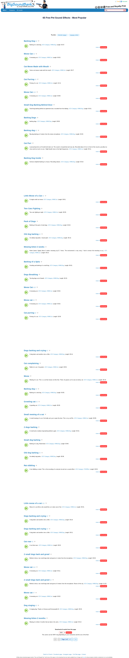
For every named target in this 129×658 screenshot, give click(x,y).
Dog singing (30, 605)
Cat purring (30, 313)
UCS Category (46, 44)
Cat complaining (31, 363)
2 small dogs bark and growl (36, 554)
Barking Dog (30, 41)
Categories (12, 10)
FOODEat (86, 469)
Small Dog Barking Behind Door (38, 105)
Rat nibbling (29, 465)
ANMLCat (49, 57)
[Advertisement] (64, 26)
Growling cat (31, 402)
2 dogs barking (30, 427)
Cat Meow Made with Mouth (36, 66)
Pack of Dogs (30, 221)
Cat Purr (27, 143)
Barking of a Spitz (32, 262)
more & (101, 47)
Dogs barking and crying (36, 350)
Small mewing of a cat (34, 414)
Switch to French (47, 654)
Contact (84, 654)
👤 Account (123, 1)
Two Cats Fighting (32, 208)
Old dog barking (32, 234)
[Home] (64, 4)
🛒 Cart (117, 1)
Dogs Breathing (31, 274)
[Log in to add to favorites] (38, 41)
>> (75, 639)
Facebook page (58, 654)
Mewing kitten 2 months (35, 618)
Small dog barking (32, 440)
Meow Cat (29, 54)
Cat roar (28, 541)
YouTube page (77, 654)
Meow (26, 376)
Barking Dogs (30, 118)
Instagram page (67, 654)
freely (84, 657)
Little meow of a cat (34, 503)
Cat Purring (30, 79)
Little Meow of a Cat (34, 196)
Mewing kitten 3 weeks (34, 247)
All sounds (20, 10)
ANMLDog (53, 44)
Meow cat (29, 300)
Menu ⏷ (5, 10)
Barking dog (30, 130)
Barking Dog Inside (32, 158)
